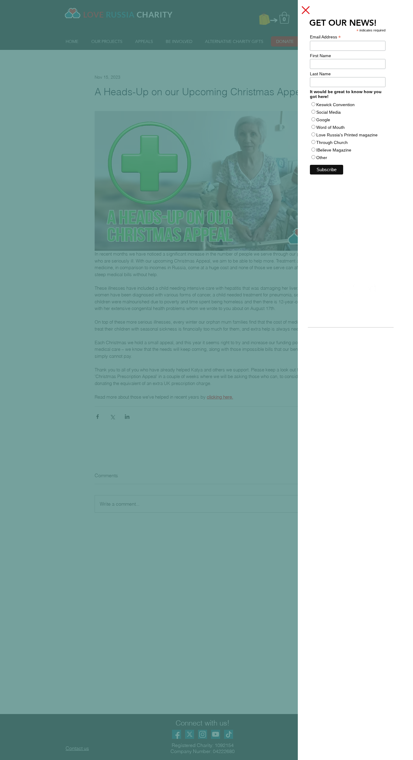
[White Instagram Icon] (358, 289)
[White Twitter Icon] (345, 289)
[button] (306, 10)
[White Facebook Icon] (371, 289)
